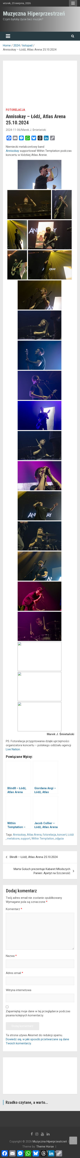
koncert (62, 834)
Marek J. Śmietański (33, 129)
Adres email (14, 973)
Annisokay (12, 151)
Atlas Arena (34, 834)
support (25, 838)
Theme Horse (45, 1146)
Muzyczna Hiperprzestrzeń (34, 13)
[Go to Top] (73, 1140)
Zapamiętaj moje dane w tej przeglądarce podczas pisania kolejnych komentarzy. (38, 1013)
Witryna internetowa (18, 990)
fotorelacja (15, 109)
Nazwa (11, 956)
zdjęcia (59, 838)
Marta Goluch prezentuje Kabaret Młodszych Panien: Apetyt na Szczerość (42, 871)
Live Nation (13, 749)
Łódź (71, 834)
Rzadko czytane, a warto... (27, 1102)
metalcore (13, 838)
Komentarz (14, 909)
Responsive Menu (73, 3)
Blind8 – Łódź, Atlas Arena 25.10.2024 (33, 857)
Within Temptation (42, 838)
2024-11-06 (13, 129)
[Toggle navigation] (8, 36)
